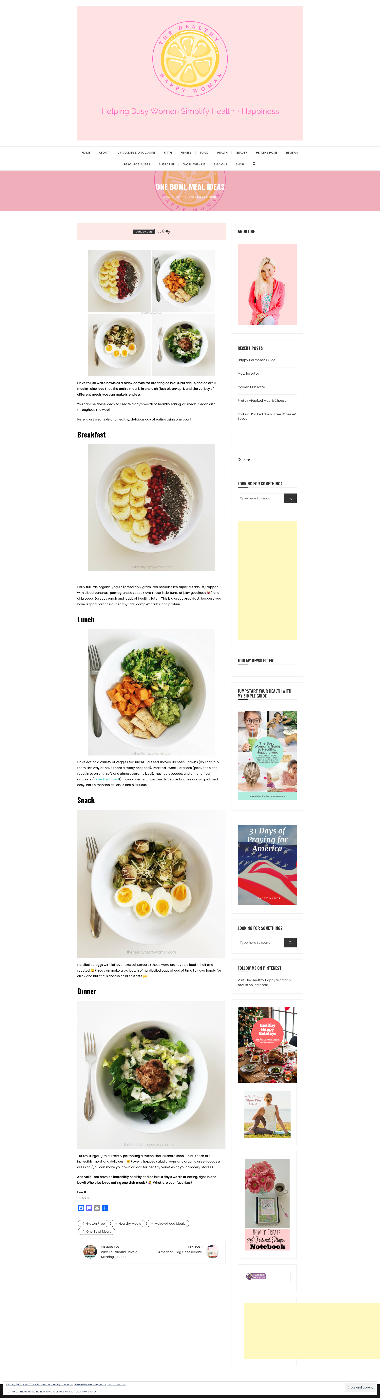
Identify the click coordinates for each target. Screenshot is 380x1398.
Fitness (186, 152)
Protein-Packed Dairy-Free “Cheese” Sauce (267, 416)
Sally (166, 231)
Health (222, 152)
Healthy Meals (130, 1223)
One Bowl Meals (98, 1231)
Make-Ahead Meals (170, 1223)
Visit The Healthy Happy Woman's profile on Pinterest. (264, 982)
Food (204, 152)
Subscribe (166, 164)
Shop (240, 164)
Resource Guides (137, 164)
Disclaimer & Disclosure (136, 152)
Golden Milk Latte (251, 387)
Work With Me (194, 164)
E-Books (220, 164)
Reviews (292, 152)
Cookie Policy (88, 1391)
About (104, 152)
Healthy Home (266, 152)
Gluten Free (95, 1223)
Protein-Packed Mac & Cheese (262, 401)
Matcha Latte (248, 373)
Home (86, 152)
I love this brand (106, 779)
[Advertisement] (267, 580)
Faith (168, 152)
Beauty (242, 152)
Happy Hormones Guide (256, 360)
